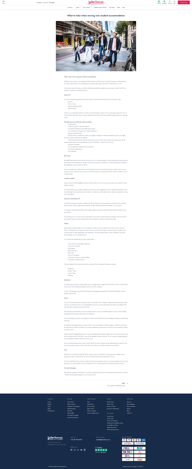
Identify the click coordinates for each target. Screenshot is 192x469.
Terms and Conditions (112, 421)
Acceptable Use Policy (112, 425)
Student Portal (110, 402)
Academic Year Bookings (73, 406)
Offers (118, 7)
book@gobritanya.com (103, 440)
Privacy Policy (110, 418)
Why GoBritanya (131, 404)
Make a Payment (71, 404)
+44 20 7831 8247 (76, 440)
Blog (123, 7)
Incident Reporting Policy (113, 429)
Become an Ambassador (113, 408)
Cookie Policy (110, 416)
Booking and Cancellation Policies (115, 423)
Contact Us (129, 413)
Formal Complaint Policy (93, 413)
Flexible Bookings (71, 408)
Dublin (49, 408)
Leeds (49, 406)
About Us (129, 402)
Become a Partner (111, 406)
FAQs (88, 402)
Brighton (49, 404)
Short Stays (112, 7)
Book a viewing (90, 406)
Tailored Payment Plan (72, 417)
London (49, 402)
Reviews (129, 408)
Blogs (128, 411)
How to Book (70, 402)
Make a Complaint (91, 411)
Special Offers (70, 413)
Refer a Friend (90, 408)
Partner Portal (110, 404)
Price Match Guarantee (72, 415)
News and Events (131, 406)
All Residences (51, 411)
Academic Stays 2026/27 (100, 7)
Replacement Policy (111, 427)
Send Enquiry (90, 404)
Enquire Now (183, 2)
